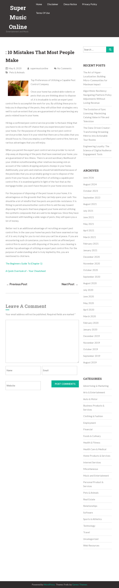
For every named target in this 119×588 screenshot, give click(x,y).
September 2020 (91, 276)
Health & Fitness (91, 442)
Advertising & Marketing (96, 385)
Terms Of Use (43, 12)
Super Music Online (18, 17)
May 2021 (88, 223)
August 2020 (90, 283)
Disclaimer (52, 4)
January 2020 (90, 329)
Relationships (90, 505)
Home (39, 4)
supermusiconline (39, 68)
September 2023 (91, 197)
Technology (89, 525)
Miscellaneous (90, 469)
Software (88, 512)
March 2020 (89, 316)
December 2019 (91, 336)
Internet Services (92, 462)
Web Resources (91, 545)
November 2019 (91, 342)
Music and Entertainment (96, 475)
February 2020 (91, 322)
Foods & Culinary (92, 436)
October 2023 (90, 190)
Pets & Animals (17, 72)
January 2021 (90, 250)
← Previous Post (16, 284)
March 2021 (89, 237)
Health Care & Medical (94, 449)
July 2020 (88, 289)
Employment (89, 422)
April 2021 (88, 230)
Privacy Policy (89, 4)
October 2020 (90, 270)
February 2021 (91, 243)
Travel (86, 532)
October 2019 (90, 349)
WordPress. (49, 584)
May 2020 (88, 303)
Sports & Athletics (92, 519)
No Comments (64, 68)
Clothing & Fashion (93, 416)
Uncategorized (90, 539)
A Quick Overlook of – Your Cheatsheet (26, 271)
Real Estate (89, 499)
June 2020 (88, 296)
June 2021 (88, 217)
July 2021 (88, 210)
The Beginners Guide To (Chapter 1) (24, 263)
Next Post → (70, 284)
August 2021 (90, 204)
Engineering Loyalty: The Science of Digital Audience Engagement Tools (97, 150)
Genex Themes (79, 584)
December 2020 (91, 256)
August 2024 (90, 184)
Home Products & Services (96, 455)
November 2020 (91, 263)
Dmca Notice (70, 4)
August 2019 (90, 362)
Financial (88, 429)
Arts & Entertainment (94, 392)
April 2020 (88, 309)
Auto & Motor (90, 399)
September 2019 (91, 355)
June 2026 (88, 177)
